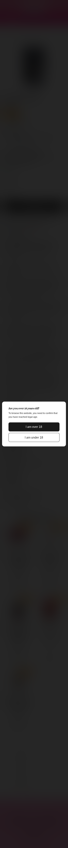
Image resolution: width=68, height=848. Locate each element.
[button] (34, 426)
